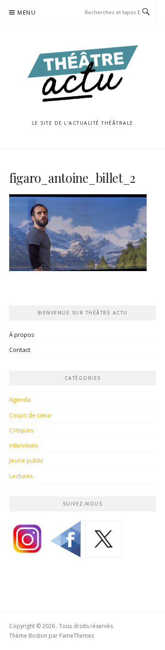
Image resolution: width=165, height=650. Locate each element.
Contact (19, 350)
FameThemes (76, 635)
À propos (21, 334)
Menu (26, 12)
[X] (103, 542)
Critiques (21, 430)
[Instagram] (27, 542)
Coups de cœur (30, 415)
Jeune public (26, 460)
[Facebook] (65, 542)
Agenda (20, 399)
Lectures (21, 476)
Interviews (23, 445)
